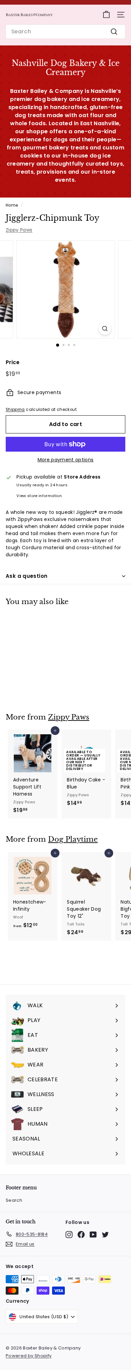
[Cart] (106, 15)
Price (13, 362)
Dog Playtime (73, 839)
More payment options (66, 459)
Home (12, 205)
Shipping (15, 409)
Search (14, 1200)
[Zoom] (104, 328)
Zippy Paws (19, 229)
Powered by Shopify (28, 1356)
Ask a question (26, 575)
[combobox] (65, 32)
